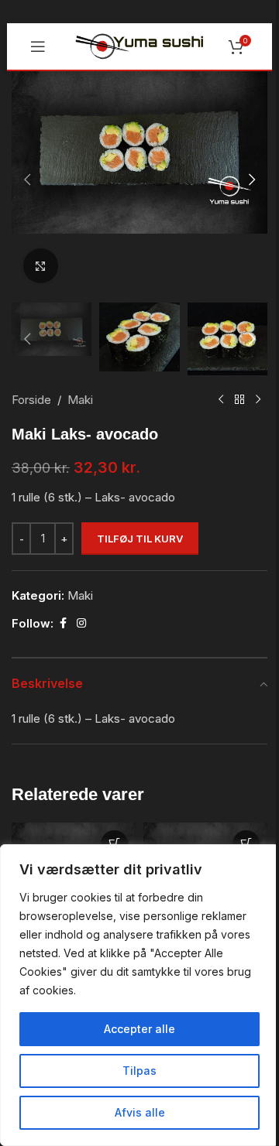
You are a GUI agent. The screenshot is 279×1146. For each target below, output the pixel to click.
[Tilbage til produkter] (239, 400)
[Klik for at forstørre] (40, 265)
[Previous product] (221, 400)
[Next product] (258, 400)
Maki (80, 399)
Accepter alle (139, 1028)
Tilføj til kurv (140, 538)
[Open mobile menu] (37, 46)
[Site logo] (140, 45)
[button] (27, 179)
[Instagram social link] (81, 623)
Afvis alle (140, 1112)
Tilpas (139, 1070)
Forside (31, 399)
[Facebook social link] (62, 623)
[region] (139, 995)
